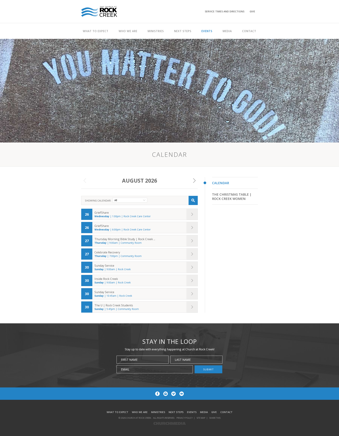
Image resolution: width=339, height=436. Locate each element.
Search (193, 200)
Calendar (220, 183)
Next (194, 180)
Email (125, 369)
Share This (215, 417)
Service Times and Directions (224, 11)
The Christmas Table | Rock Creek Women (231, 196)
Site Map (201, 417)
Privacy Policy (185, 417)
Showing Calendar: (98, 200)
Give (252, 11)
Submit (208, 369)
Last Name (183, 360)
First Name (129, 360)
